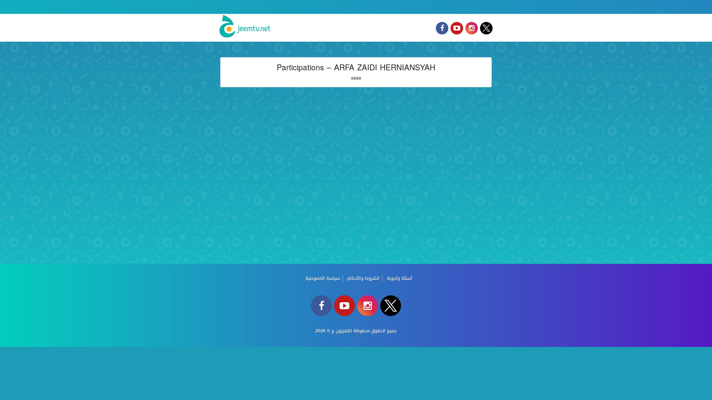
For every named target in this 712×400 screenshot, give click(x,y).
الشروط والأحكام (363, 278)
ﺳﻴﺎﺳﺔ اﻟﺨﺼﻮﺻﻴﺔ (322, 278)
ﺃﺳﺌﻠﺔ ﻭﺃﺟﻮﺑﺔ (399, 278)
